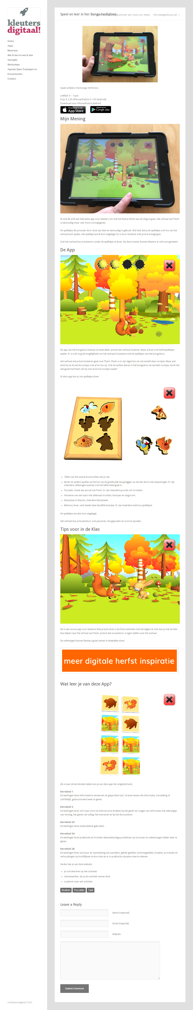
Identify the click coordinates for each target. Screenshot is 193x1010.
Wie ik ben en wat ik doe (20, 55)
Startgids (12, 60)
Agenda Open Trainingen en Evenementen (22, 71)
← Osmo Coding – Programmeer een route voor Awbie (121, 15)
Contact (12, 78)
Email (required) (121, 923)
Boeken (66, 890)
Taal (90, 890)
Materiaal (13, 50)
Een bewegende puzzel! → (167, 15)
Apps (10, 46)
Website (117, 934)
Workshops (14, 64)
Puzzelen (79, 890)
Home (11, 41)
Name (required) (121, 912)
